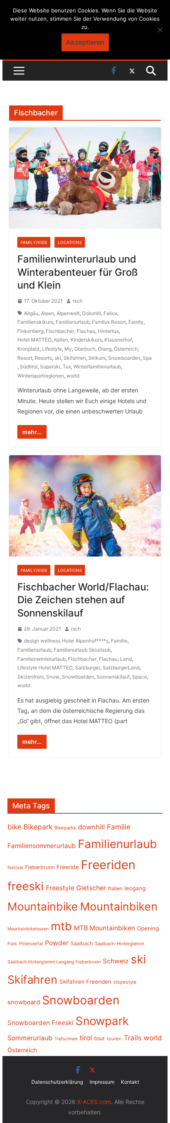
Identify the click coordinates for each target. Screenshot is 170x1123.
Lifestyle (52, 349)
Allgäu (31, 313)
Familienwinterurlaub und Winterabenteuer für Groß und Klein (77, 272)
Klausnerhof (118, 340)
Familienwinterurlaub (41, 659)
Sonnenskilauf (113, 677)
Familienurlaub (73, 322)
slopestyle (125, 982)
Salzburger (87, 667)
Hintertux (108, 331)
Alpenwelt (68, 313)
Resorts (43, 358)
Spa (147, 358)
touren (114, 1039)
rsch (78, 301)
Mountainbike (42, 906)
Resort (24, 358)
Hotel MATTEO (34, 340)
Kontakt (130, 1082)
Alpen (47, 313)
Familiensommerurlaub (41, 846)
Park (12, 943)
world (72, 376)
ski (57, 358)
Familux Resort (109, 322)
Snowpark (102, 1021)
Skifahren (75, 358)
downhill (91, 827)
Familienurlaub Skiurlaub (82, 650)
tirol (86, 1038)
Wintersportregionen (40, 376)
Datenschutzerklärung (57, 1082)
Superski (50, 366)
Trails (133, 1038)
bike (14, 826)
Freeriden (108, 865)
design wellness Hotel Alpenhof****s (66, 641)
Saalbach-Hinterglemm (119, 943)
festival (15, 867)
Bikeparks (65, 828)
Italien (61, 340)
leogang (135, 888)
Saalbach (82, 943)
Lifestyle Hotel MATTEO (45, 667)
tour (99, 1038)
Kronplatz (28, 349)
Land (126, 659)
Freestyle (60, 888)
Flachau (86, 331)
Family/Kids (34, 242)
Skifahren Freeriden (85, 981)
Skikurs (97, 358)
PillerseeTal (31, 943)
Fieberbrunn (39, 867)
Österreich (126, 349)
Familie (119, 641)
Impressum (102, 1082)
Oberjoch (84, 349)
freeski (25, 886)
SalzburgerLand (121, 667)
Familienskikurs (35, 322)
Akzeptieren (85, 42)
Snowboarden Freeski (40, 1023)
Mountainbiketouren (28, 929)
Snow (52, 677)
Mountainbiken (119, 906)
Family (136, 322)
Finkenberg (30, 331)
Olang (104, 349)
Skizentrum (30, 677)
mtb (61, 926)
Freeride (68, 866)
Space (139, 677)
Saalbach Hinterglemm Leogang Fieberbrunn (54, 962)
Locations (70, 242)
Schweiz (116, 961)
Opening (148, 928)
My (68, 349)
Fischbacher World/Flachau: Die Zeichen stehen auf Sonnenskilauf (83, 600)
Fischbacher (60, 331)
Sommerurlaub (29, 1038)
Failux (110, 313)
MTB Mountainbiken (104, 928)
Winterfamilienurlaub (97, 366)
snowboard (23, 1002)
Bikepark (38, 826)
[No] (160, 30)
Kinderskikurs (86, 340)
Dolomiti (91, 313)
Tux (67, 366)
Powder (56, 943)
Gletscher (91, 888)
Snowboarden (124, 358)
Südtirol (29, 366)
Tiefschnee (66, 1039)
